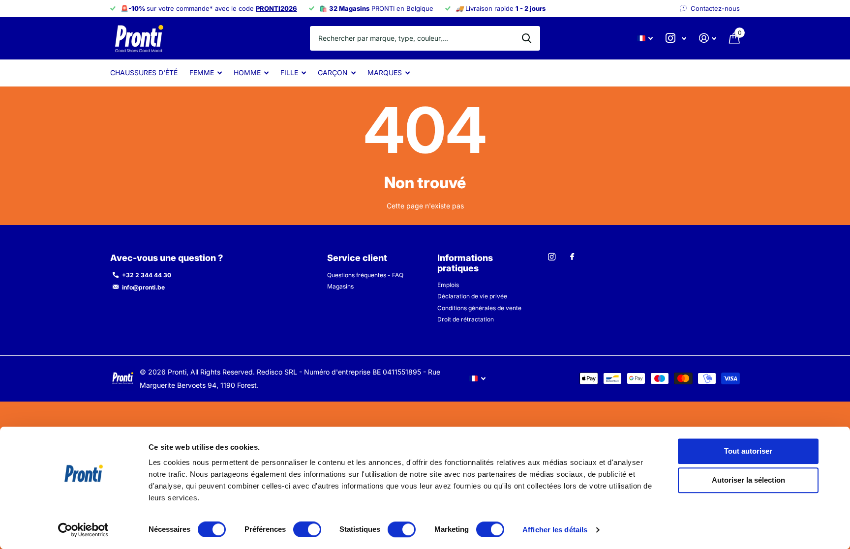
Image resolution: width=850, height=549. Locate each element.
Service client (357, 258)
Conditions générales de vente (479, 308)
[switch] (307, 529)
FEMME (201, 72)
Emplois (448, 285)
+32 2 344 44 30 (146, 275)
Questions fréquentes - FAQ (365, 275)
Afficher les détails (554, 529)
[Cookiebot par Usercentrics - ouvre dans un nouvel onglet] (83, 529)
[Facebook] (572, 257)
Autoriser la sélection (748, 480)
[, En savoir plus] (676, 38)
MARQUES (384, 72)
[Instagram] (551, 256)
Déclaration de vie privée (472, 296)
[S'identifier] (707, 38)
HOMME (247, 72)
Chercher (526, 38)
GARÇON (333, 72)
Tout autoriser (748, 451)
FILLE (289, 72)
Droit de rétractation (465, 319)
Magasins (340, 286)
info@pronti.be (143, 287)
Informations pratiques (465, 263)
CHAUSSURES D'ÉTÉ (144, 72)
